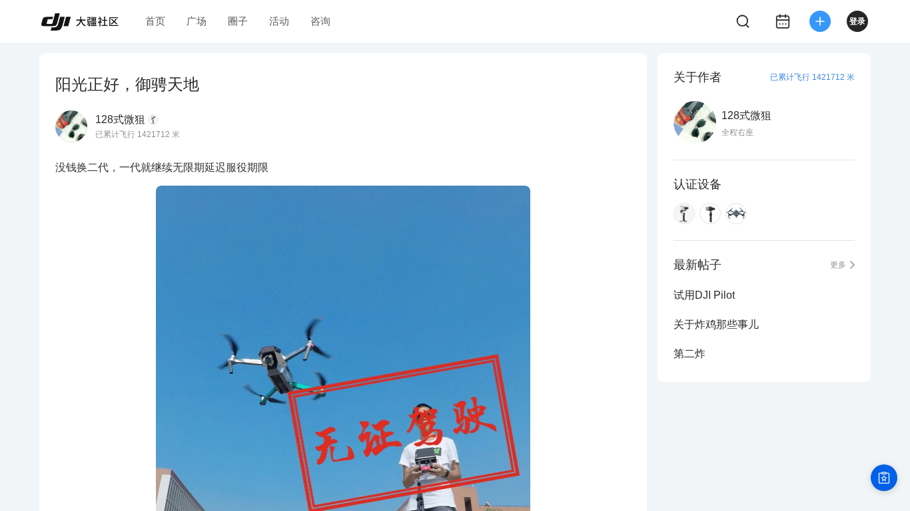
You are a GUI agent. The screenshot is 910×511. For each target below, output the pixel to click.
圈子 (238, 21)
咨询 (320, 21)
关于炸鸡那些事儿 (716, 324)
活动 (279, 21)
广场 (197, 21)
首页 (155, 21)
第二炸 (689, 353)
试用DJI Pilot (704, 295)
